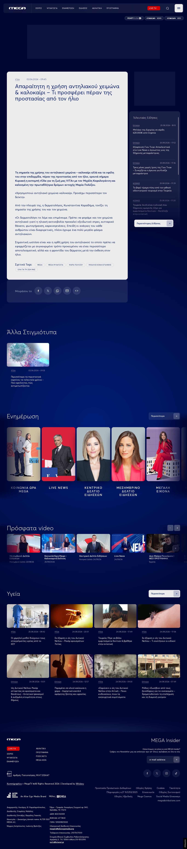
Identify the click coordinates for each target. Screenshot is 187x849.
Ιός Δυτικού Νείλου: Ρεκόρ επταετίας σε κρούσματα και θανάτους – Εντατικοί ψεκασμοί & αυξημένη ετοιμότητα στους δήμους (27, 694)
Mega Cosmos (144, 796)
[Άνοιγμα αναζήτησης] (167, 8)
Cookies (161, 788)
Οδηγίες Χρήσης (144, 788)
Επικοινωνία (148, 792)
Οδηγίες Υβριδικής (123, 796)
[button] (179, 8)
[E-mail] (67, 291)
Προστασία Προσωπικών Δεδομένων (113, 788)
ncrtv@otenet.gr (57, 842)
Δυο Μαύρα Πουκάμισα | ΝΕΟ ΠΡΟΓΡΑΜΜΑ (161, 557)
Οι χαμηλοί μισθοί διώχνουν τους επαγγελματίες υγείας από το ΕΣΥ (28, 641)
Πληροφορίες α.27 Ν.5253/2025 (122, 792)
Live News (58, 488)
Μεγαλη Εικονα (163, 489)
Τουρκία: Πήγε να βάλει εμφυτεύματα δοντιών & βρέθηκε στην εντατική (115, 641)
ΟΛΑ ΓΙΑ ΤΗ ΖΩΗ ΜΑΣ (26, 269)
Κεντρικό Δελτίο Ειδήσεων (93, 556)
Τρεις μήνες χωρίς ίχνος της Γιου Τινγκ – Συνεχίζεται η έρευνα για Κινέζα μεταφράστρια (152, 170)
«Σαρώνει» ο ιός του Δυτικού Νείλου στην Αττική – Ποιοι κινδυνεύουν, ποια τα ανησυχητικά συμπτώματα (113, 692)
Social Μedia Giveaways (168, 796)
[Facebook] (38, 291)
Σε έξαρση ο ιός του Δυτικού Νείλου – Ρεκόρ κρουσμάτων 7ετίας (69, 641)
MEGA (39, 265)
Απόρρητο (185, 843)
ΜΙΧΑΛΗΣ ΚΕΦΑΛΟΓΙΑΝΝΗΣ (100, 265)
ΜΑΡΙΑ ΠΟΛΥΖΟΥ (76, 265)
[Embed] (77, 291)
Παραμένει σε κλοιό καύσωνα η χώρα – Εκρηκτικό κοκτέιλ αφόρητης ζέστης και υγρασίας (70, 691)
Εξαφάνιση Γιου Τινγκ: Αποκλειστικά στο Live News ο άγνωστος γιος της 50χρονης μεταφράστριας (151, 150)
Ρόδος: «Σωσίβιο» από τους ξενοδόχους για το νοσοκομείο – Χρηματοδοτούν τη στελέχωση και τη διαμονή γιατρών (158, 692)
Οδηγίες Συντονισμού (169, 792)
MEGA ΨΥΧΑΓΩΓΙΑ (55, 265)
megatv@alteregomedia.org (62, 829)
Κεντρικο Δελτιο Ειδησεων (93, 491)
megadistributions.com (169, 800)
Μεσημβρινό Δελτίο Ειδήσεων (20, 557)
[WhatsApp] (57, 291)
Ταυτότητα (174, 788)
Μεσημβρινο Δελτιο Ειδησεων (128, 491)
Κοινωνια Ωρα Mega (23, 489)
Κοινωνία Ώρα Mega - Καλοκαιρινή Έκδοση (55, 557)
